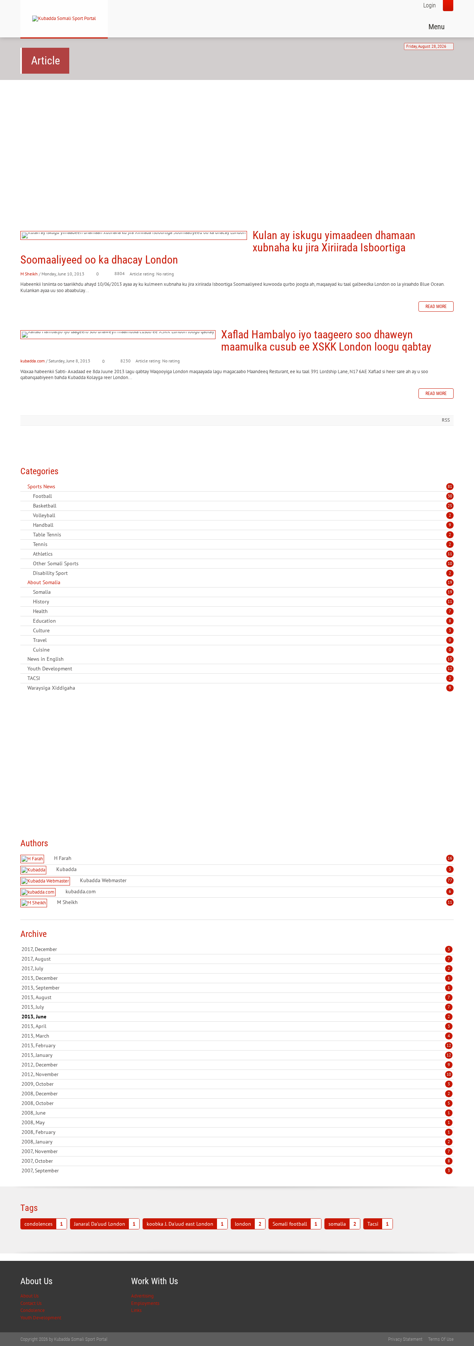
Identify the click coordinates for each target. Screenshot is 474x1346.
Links (136, 1310)
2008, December (235, 1093)
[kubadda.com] (38, 892)
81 (450, 486)
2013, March (235, 1035)
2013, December (235, 978)
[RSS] (23, 486)
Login (429, 5)
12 (450, 668)
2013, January (236, 1055)
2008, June (235, 1112)
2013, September (235, 987)
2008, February (235, 1132)
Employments (145, 1303)
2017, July (235, 968)
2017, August (235, 958)
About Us (29, 1296)
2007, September (235, 1170)
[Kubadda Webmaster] (46, 881)
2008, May (235, 1122)
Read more (436, 306)
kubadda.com (32, 361)
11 (450, 553)
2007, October (235, 1161)
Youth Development (40, 1318)
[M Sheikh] (34, 903)
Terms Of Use (441, 1339)
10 (450, 563)
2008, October (235, 1103)
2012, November (236, 1074)
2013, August (235, 997)
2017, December (235, 949)
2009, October (235, 1084)
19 (450, 582)
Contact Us (30, 1303)
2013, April (235, 1026)
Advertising (142, 1296)
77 (450, 880)
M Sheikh (29, 274)
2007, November (235, 1151)
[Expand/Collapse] (60, 486)
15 (450, 659)
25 (450, 505)
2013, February (236, 1045)
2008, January (235, 1141)
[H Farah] (33, 859)
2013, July (235, 1007)
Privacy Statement (405, 1339)
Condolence (32, 1310)
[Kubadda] (34, 870)
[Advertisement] (237, 143)
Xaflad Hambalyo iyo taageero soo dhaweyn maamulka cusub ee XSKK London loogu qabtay (118, 335)
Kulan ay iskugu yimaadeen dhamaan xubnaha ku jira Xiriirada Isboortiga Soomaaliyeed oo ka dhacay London (134, 235)
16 (450, 858)
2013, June (235, 1016)
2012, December (235, 1064)
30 (450, 496)
